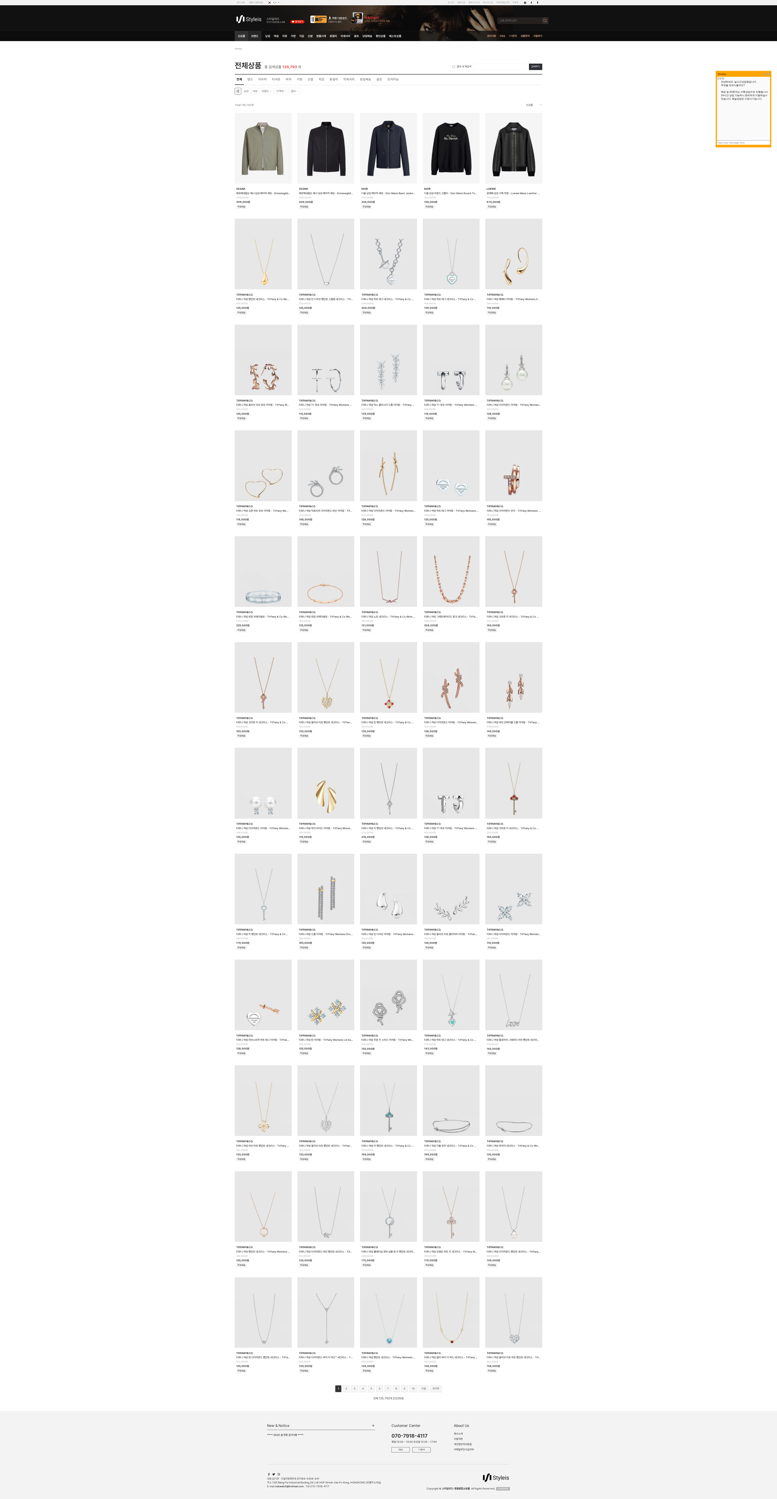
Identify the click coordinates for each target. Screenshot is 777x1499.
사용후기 (537, 35)
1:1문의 (513, 35)
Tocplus (722, 74)
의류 (284, 36)
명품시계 (321, 36)
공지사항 (241, 2)
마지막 (436, 1388)
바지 (289, 79)
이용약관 (458, 1438)
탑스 (250, 79)
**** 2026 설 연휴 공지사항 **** (285, 1434)
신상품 (241, 36)
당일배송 (367, 36)
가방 (293, 36)
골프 (356, 36)
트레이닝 (393, 79)
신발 (310, 36)
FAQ (502, 35)
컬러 (293, 91)
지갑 (301, 36)
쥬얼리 (333, 36)
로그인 (451, 2)
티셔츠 (276, 79)
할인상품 (380, 36)
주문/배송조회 (502, 2)
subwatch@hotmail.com (289, 1486)
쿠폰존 (516, 2)
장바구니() (474, 2)
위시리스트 (488, 2)
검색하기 (535, 66)
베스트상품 (395, 36)
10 (413, 1388)
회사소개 (458, 1433)
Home (238, 48)
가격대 (279, 91)
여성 (276, 36)
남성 (267, 36)
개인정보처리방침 (463, 1444)
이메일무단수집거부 (464, 1449)
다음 (423, 1388)
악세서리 (345, 36)
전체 (239, 79)
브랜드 (254, 36)
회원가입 (461, 2)
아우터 (262, 79)
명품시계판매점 (256, 2)
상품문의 (525, 35)
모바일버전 (503, 1488)
